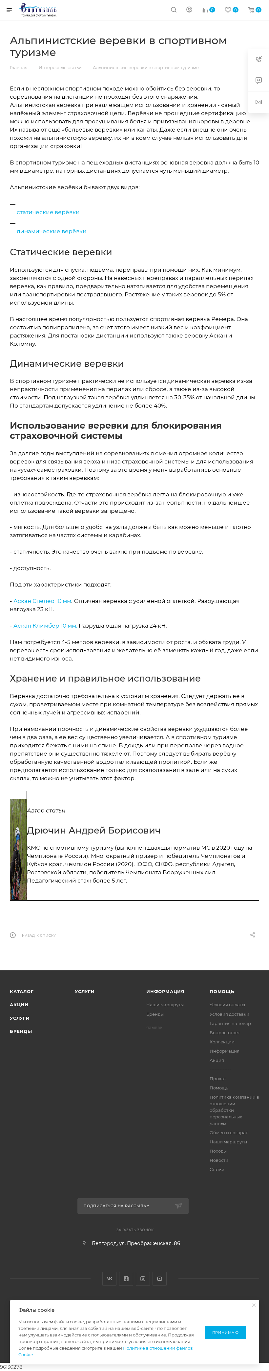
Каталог (22, 991)
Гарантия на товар (230, 1023)
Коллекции (222, 1041)
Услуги (20, 1018)
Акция (217, 1060)
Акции (19, 1004)
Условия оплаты (227, 1004)
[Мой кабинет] (189, 10)
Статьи (217, 1169)
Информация (165, 991)
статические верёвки (48, 212)
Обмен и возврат (229, 1132)
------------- (220, 1069)
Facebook (126, 1279)
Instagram (143, 1279)
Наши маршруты (165, 1004)
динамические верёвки (52, 231)
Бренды (21, 1031)
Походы (218, 1151)
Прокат (218, 1078)
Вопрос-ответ (225, 1032)
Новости (219, 1160)
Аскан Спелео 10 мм (42, 601)
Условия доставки (229, 1014)
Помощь (222, 991)
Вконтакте (109, 1279)
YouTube (160, 1279)
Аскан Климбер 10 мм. (45, 625)
